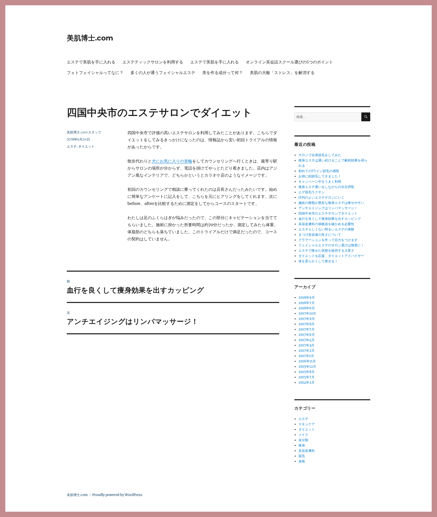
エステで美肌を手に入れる (91, 62)
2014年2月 (306, 382)
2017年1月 (306, 356)
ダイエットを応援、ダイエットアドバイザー (331, 256)
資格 (301, 461)
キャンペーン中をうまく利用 (319, 181)
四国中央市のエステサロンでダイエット (328, 213)
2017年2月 (306, 350)
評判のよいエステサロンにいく (321, 197)
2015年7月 (306, 377)
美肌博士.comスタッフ (84, 132)
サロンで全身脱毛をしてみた (319, 155)
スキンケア (306, 424)
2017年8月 (306, 324)
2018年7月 (306, 303)
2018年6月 (306, 308)
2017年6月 (306, 335)
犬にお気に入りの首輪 (172, 160)
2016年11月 (307, 361)
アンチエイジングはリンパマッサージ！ (328, 208)
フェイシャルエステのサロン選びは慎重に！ (331, 245)
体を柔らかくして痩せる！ (318, 261)
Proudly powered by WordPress (117, 495)
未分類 (303, 440)
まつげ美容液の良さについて (319, 234)
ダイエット (86, 146)
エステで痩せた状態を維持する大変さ (326, 250)
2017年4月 (306, 340)
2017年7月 (306, 329)
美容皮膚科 (306, 451)
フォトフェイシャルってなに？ (95, 72)
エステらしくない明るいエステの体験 (326, 229)
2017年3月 (306, 345)
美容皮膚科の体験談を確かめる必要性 (326, 224)
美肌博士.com (90, 38)
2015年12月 (307, 366)
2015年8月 (306, 372)
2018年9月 (306, 297)
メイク (303, 435)
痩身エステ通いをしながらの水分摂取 (326, 187)
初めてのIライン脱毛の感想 (318, 171)
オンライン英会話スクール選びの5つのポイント (289, 62)
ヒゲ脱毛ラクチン (311, 192)
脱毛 (301, 456)
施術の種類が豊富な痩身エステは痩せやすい (331, 203)
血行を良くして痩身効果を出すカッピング (329, 219)
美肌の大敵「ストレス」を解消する (282, 72)
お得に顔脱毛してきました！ (319, 176)
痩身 (301, 445)
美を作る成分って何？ (222, 72)
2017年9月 (306, 319)
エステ (72, 146)
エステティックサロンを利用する (152, 62)
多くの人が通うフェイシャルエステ (162, 72)
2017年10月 (307, 313)
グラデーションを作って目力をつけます (328, 240)
